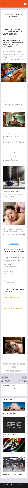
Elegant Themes (11, 484)
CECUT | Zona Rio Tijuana (9, 413)
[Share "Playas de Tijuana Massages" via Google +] (10, 364)
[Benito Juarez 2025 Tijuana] (14, 445)
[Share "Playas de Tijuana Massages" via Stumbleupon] (23, 364)
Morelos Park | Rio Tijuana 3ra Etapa (12, 474)
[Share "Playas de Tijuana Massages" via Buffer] (20, 364)
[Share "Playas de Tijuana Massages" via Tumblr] (12, 364)
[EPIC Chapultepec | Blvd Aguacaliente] (14, 425)
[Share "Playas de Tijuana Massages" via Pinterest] (15, 364)
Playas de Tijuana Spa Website (13, 308)
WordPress (23, 484)
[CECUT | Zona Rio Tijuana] (14, 406)
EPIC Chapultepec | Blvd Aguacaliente (12, 434)
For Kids (13, 19)
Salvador (16, 389)
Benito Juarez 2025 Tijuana (10, 453)
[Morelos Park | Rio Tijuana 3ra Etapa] (14, 464)
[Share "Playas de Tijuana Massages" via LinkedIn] (18, 364)
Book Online (8, 303)
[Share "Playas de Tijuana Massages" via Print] (15, 367)
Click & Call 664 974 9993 (11, 297)
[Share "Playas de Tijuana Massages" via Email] (12, 367)
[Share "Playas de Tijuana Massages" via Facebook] (4, 364)
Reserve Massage (14, 243)
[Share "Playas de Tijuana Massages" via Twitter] (7, 364)
